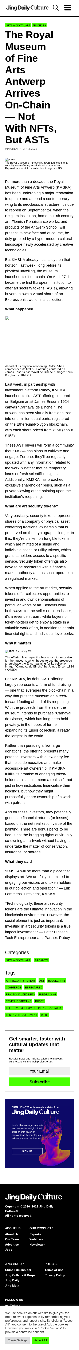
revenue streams (18, 1001)
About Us (12, 1234)
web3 (44, 1015)
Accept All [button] (40, 1340)
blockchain (56, 980)
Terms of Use (54, 1270)
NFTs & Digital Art (18, 25)
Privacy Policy (55, 1275)
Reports (35, 1234)
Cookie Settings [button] (17, 1340)
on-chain (37, 277)
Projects (39, 25)
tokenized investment (21, 1015)
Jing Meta (12, 1285)
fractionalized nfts (20, 994)
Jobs (8, 1249)
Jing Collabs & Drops (20, 1275)
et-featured (33, 987)
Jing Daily (12, 1280)
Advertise (12, 1244)
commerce (13, 987)
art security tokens (20, 980)
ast (41, 980)
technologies (15, 250)
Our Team (12, 1239)
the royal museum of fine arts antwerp (34, 1008)
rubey (39, 1001)
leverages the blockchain (45, 690)
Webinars (36, 1239)
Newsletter (37, 1244)
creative (66, 244)
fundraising (61, 685)
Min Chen (11, 148)
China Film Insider (18, 1270)
